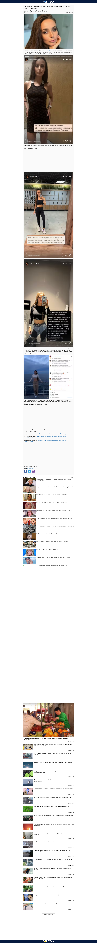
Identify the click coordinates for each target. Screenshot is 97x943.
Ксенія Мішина (48, 50)
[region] (48, 160)
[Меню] (95, 2)
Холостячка (30, 468)
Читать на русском (69, 12)
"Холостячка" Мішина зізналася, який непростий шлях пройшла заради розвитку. (51, 433)
